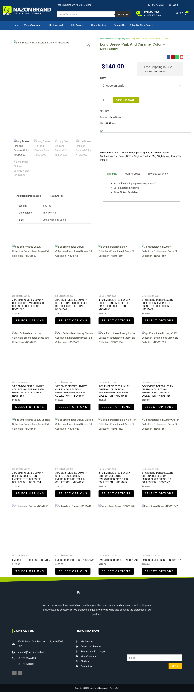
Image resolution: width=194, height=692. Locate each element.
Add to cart (126, 99)
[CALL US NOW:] (139, 13)
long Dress (110, 123)
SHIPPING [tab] (112, 173)
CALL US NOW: (151, 12)
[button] (89, 45)
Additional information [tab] (29, 195)
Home (16, 25)
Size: (103, 78)
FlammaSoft (114, 688)
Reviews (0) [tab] (56, 195)
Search (122, 14)
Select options (29, 320)
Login (175, 4)
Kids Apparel (77, 25)
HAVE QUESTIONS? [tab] (158, 173)
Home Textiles (98, 25)
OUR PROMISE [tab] (132, 173)
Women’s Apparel (32, 25)
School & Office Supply (141, 25)
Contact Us (119, 25)
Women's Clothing (113, 39)
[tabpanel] (141, 190)
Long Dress (125, 39)
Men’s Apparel (56, 25)
